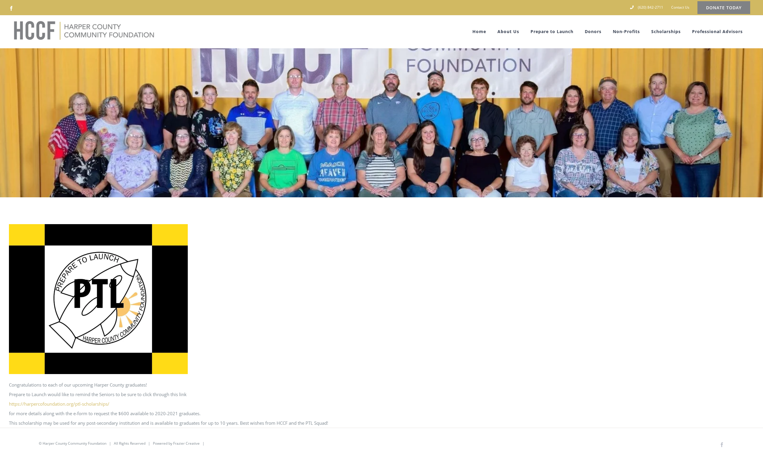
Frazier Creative (186, 443)
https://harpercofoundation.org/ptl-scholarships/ (59, 404)
